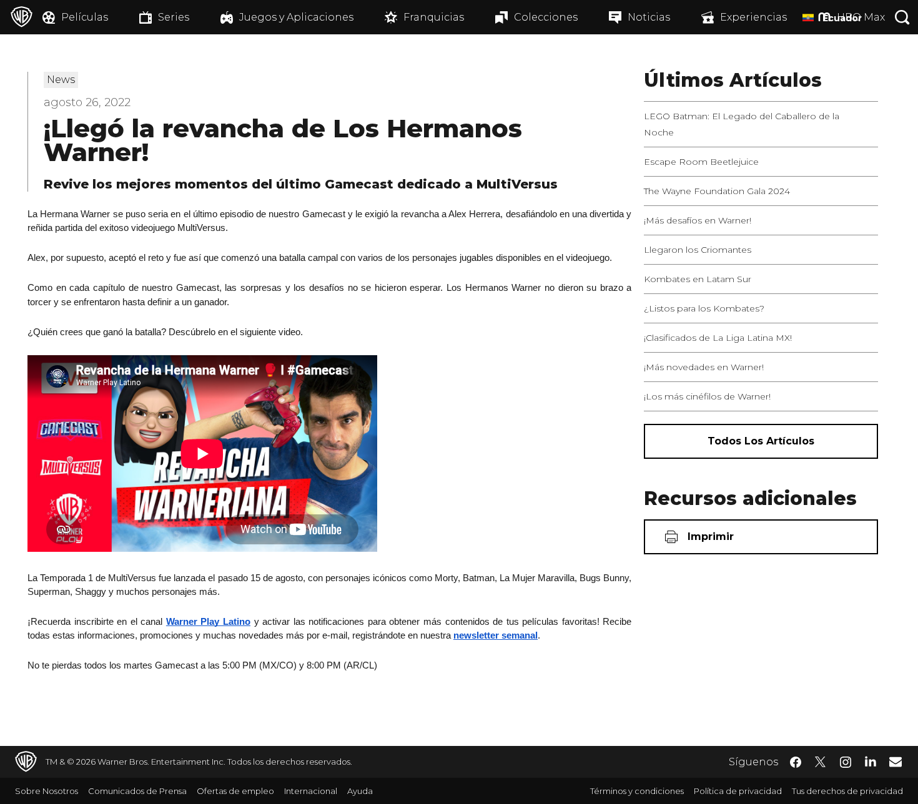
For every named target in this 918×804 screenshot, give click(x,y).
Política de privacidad (738, 791)
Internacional (310, 791)
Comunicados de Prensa (137, 791)
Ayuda (360, 791)
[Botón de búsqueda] (902, 17)
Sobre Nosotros (46, 791)
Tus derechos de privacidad (847, 791)
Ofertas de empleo (235, 791)
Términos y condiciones (637, 791)
